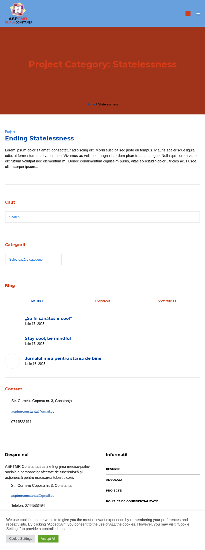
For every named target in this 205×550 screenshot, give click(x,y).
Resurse (113, 469)
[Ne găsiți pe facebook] (188, 13)
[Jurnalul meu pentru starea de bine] (12, 361)
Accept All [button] (48, 539)
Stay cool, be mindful (48, 338)
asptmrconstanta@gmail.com (34, 411)
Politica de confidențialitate (132, 501)
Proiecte (114, 490)
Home (90, 104)
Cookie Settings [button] (20, 539)
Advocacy (114, 480)
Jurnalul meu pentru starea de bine (63, 358)
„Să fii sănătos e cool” (48, 318)
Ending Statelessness (39, 138)
